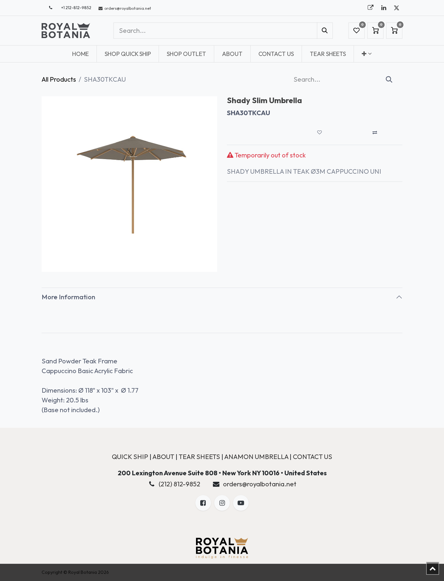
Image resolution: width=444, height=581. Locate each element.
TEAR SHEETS (199, 457)
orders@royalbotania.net (259, 484)
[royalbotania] (370, 8)
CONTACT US (312, 457)
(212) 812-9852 (179, 484)
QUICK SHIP (130, 457)
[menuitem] (80, 54)
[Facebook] (203, 503)
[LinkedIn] (383, 8)
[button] (319, 132)
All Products (59, 79)
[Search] (325, 30)
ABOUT (163, 457)
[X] (396, 8)
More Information (68, 297)
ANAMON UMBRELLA (256, 457)
